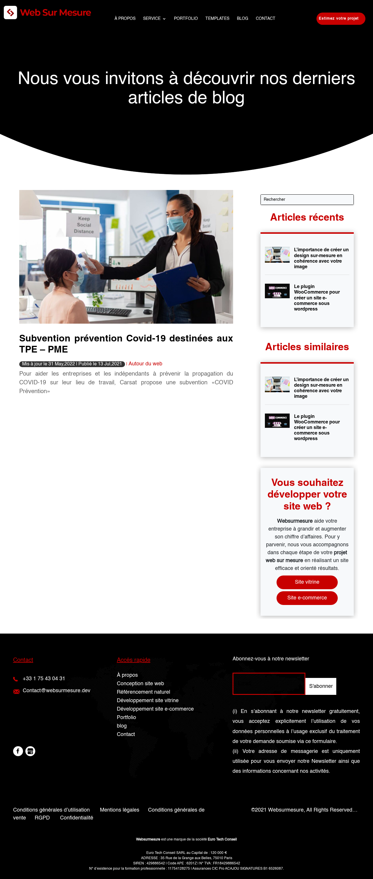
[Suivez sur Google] (30, 751)
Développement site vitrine (148, 700)
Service (152, 19)
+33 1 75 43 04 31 (44, 678)
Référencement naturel (143, 692)
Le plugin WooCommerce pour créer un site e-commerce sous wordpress (317, 298)
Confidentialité (76, 818)
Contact (265, 19)
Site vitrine (307, 582)
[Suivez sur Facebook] (18, 751)
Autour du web (145, 364)
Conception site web (140, 683)
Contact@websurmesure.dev (56, 690)
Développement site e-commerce (155, 709)
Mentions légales (119, 810)
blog (242, 19)
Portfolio (186, 19)
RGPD (42, 818)
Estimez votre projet (339, 18)
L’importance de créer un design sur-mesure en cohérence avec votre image (321, 258)
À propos (125, 19)
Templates (217, 19)
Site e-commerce (307, 598)
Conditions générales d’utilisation (51, 810)
